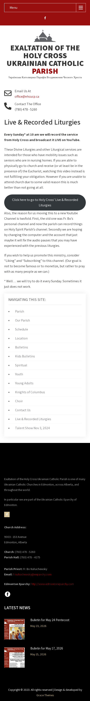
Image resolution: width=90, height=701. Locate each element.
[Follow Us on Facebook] (7, 596)
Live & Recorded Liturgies (33, 419)
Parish (19, 311)
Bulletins (21, 347)
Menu (13, 7)
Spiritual (21, 365)
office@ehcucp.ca (27, 96)
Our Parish (22, 320)
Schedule (21, 329)
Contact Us (23, 410)
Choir (19, 401)
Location (21, 338)
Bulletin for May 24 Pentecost (49, 620)
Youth (19, 374)
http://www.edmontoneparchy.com (52, 584)
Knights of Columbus (30, 392)
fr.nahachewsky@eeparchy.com (32, 574)
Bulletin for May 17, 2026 (46, 648)
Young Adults (24, 383)
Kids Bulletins (25, 356)
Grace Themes (45, 695)
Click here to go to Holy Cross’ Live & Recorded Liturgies (45, 202)
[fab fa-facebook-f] (45, 18)
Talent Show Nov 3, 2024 (32, 428)
